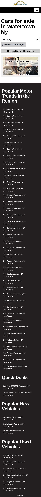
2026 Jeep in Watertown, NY (13, 130)
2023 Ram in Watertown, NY (13, 255)
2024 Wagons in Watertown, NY (14, 295)
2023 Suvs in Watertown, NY (13, 117)
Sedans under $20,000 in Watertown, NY (17, 394)
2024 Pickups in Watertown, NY (14, 157)
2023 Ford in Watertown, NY (13, 269)
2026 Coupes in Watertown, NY (14, 361)
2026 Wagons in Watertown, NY (14, 262)
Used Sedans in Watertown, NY (14, 470)
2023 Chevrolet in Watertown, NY (14, 223)
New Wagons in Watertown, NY (14, 432)
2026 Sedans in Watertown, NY (14, 315)
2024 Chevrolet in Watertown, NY (14, 170)
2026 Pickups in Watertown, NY (14, 137)
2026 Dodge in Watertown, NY (13, 176)
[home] (20, 3)
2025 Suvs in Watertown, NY (13, 150)
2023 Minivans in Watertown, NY (14, 335)
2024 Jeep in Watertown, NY (13, 183)
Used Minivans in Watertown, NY (14, 489)
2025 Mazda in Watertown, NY (13, 288)
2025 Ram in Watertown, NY (13, 308)
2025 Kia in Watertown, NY (12, 282)
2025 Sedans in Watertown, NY (14, 229)
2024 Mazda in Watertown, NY (13, 203)
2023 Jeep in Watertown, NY (13, 190)
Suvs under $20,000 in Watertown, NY (16, 387)
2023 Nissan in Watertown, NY (13, 209)
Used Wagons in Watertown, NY (14, 483)
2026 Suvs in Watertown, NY (13, 124)
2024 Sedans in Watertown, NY (14, 302)
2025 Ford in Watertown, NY (13, 242)
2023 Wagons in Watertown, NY (14, 354)
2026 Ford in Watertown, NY (13, 321)
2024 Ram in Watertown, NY (13, 236)
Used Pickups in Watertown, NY (14, 463)
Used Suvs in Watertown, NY (13, 456)
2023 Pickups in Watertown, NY (14, 163)
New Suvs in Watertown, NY (12, 419)
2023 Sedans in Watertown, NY (14, 249)
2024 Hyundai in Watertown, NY (14, 196)
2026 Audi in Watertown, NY (13, 341)
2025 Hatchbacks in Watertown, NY (15, 348)
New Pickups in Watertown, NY (13, 425)
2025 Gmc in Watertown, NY (13, 275)
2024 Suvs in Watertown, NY (13, 111)
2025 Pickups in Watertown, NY (14, 216)
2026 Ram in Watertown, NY (13, 144)
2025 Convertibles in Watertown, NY (15, 367)
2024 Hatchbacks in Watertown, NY (15, 328)
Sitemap (20, 495)
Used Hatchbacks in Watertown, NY (15, 476)
